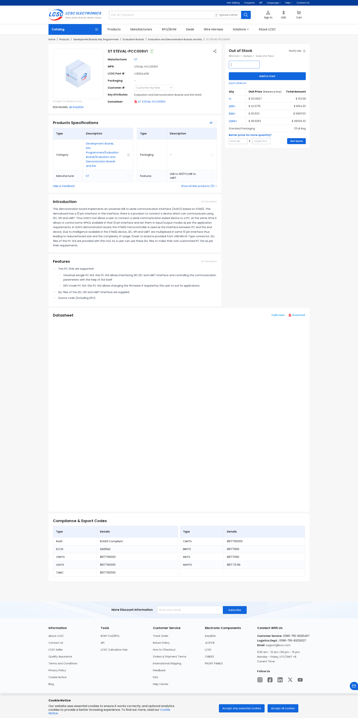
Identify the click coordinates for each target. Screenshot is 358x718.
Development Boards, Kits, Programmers (96, 39)
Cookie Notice (57, 677)
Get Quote (296, 141)
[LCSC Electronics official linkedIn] (280, 680)
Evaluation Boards (133, 39)
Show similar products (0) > (199, 186)
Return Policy (161, 643)
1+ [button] (230, 99)
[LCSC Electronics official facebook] (270, 680)
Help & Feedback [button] (64, 186)
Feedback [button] (159, 670)
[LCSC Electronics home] (75, 14)
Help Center (160, 684)
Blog (51, 684)
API (260, 2)
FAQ (155, 677)
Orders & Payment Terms (169, 656)
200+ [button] (232, 106)
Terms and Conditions (62, 663)
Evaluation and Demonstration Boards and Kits (175, 39)
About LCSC (56, 636)
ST (135, 59)
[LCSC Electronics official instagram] (260, 680)
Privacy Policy (57, 670)
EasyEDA (210, 636)
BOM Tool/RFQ (110, 636)
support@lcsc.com (278, 645)
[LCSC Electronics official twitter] (290, 680)
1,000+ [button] (233, 121)
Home (51, 39)
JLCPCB (209, 643)
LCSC (208, 650)
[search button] (246, 15)
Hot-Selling (233, 2)
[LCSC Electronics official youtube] (300, 680)
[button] (268, 15)
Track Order (160, 636)
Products (64, 39)
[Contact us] (354, 686)
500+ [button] (232, 114)
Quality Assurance (60, 656)
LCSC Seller (55, 650)
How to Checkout (164, 650)
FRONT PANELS (214, 663)
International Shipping (167, 663)
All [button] (211, 123)
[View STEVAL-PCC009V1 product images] (78, 74)
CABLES (209, 656)
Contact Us (303, 2)
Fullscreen (278, 315)
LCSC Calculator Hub (114, 650)
